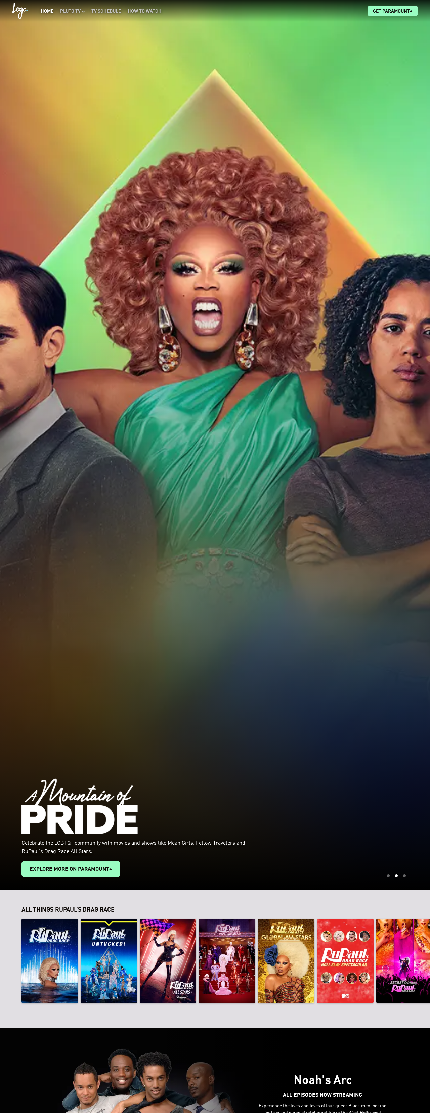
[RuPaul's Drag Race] (50, 961)
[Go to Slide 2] (396, 875)
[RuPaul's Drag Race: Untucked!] (109, 961)
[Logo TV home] (20, 11)
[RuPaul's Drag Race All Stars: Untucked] (227, 961)
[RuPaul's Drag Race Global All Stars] (286, 961)
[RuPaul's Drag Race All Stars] (168, 961)
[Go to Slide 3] (404, 875)
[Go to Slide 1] (388, 875)
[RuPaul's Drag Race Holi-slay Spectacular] (345, 961)
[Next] (420, 961)
